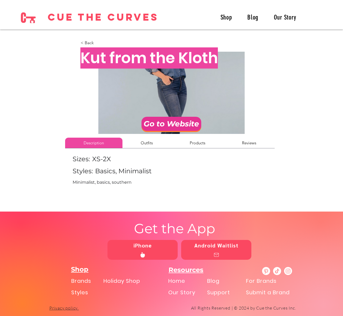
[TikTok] (277, 271)
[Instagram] (288, 271)
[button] (98, 42)
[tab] (93, 143)
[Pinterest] (266, 271)
